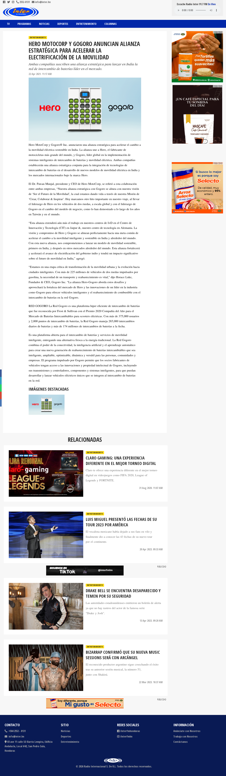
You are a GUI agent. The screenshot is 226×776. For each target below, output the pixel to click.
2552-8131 (24, 2)
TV (8, 24)
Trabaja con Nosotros (185, 736)
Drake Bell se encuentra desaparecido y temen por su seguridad (123, 593)
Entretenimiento (86, 24)
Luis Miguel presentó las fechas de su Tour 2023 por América (121, 522)
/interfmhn (126, 736)
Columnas (110, 24)
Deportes (62, 24)
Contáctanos (180, 742)
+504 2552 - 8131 (17, 731)
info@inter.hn (43, 2)
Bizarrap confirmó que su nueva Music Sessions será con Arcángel (123, 655)
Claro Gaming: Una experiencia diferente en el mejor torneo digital (121, 460)
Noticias (44, 24)
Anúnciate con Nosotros (186, 731)
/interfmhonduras (130, 731)
